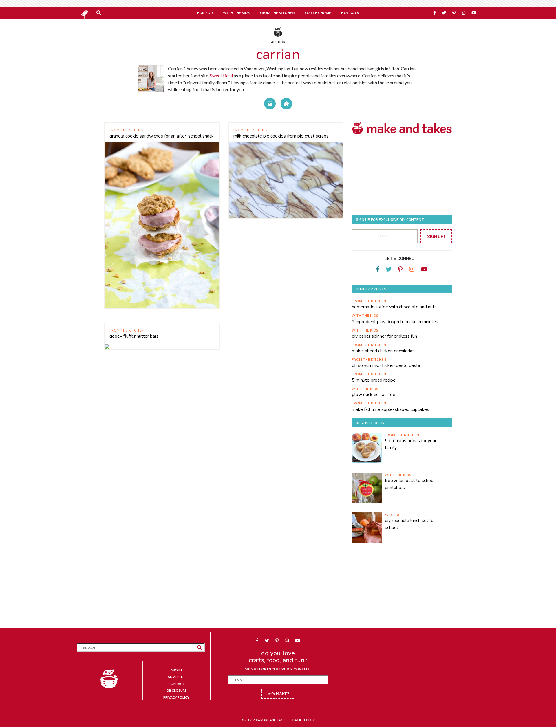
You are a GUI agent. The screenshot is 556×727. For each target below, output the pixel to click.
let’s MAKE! (277, 693)
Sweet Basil (221, 75)
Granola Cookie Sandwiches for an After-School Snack (161, 136)
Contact (176, 684)
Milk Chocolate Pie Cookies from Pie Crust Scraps (281, 136)
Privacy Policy (176, 697)
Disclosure (176, 690)
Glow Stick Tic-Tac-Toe (373, 394)
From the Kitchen (126, 130)
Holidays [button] (350, 12)
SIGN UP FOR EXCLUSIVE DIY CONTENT (278, 669)
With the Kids (365, 315)
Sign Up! (436, 236)
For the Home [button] (318, 12)
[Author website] (286, 103)
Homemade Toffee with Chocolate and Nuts (394, 307)
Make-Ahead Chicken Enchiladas (383, 351)
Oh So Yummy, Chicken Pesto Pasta (386, 365)
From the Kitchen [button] (277, 12)
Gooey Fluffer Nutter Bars (134, 336)
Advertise (176, 677)
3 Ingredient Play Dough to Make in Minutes (395, 321)
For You (393, 515)
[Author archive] (270, 103)
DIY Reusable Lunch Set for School (410, 524)
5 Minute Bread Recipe (374, 380)
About (176, 670)
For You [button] (205, 12)
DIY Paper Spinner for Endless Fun (384, 336)
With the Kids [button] (236, 12)
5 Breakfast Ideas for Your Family (410, 444)
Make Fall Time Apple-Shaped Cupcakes (390, 409)
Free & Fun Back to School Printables (410, 484)
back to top (303, 720)
